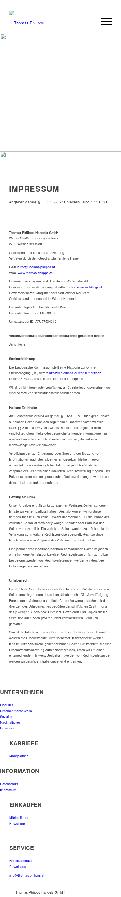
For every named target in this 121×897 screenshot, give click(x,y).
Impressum (8, 789)
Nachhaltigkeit (10, 722)
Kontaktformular (20, 860)
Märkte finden (19, 817)
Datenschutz (9, 783)
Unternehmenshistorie (16, 710)
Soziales (6, 716)
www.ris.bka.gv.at (89, 287)
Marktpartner (18, 756)
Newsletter (17, 823)
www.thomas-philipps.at (35, 272)
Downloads (17, 866)
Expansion (7, 728)
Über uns (6, 704)
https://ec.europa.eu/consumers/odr (74, 372)
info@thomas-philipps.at (37, 267)
